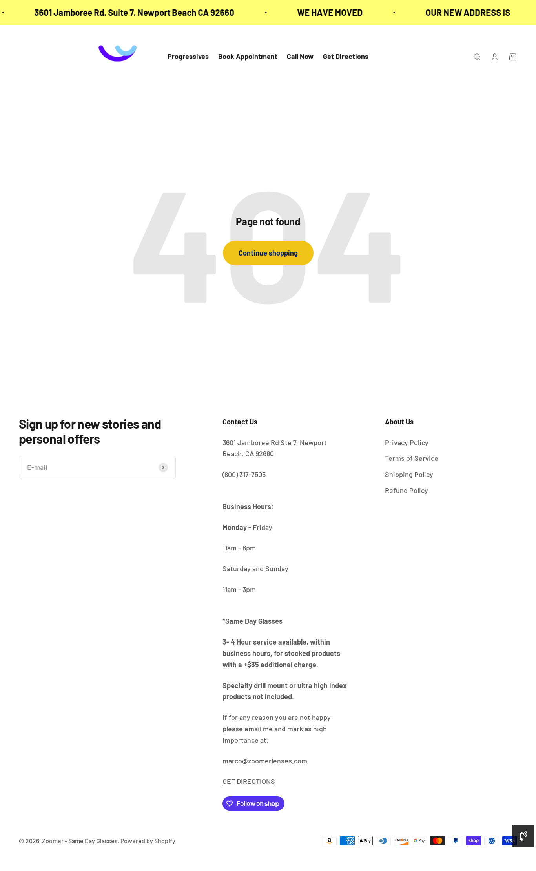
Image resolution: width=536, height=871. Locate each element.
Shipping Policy (409, 474)
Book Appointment (247, 57)
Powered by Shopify (147, 840)
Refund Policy (406, 490)
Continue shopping (268, 252)
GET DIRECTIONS (248, 781)
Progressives (188, 57)
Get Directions (345, 57)
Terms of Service (411, 458)
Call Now (300, 57)
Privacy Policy (406, 442)
